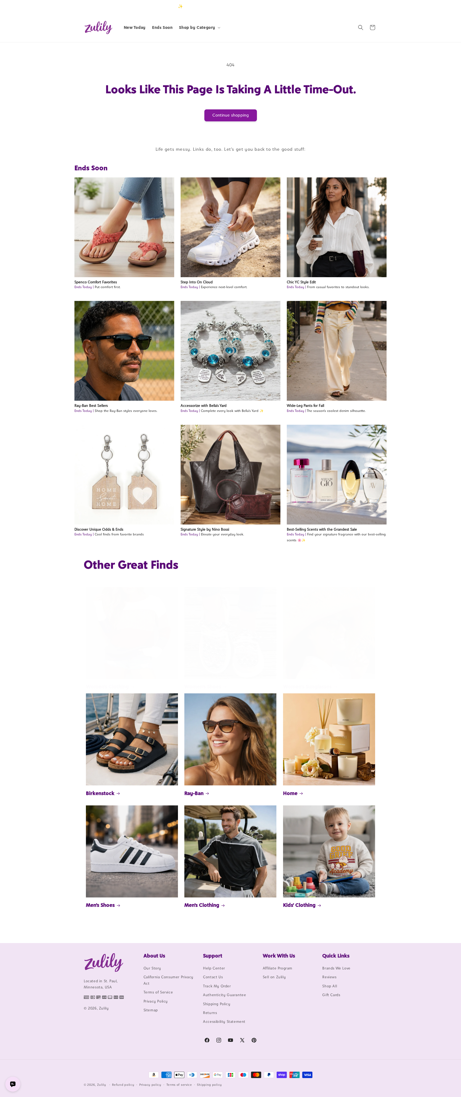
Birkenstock (100, 793)
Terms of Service (158, 992)
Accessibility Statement (224, 1021)
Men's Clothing (201, 905)
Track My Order (217, 986)
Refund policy (123, 1085)
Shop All (329, 986)
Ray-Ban (194, 793)
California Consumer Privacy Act (168, 980)
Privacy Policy (156, 1001)
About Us (154, 956)
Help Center (214, 968)
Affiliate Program (277, 968)
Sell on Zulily (274, 977)
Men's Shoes (100, 905)
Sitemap (151, 1010)
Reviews (329, 977)
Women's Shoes (202, 686)
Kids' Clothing (299, 905)
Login (352, 6)
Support (212, 956)
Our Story (152, 968)
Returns (210, 1013)
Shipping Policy (216, 1004)
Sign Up (369, 6)
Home (290, 793)
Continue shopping (230, 115)
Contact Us (213, 977)
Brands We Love (336, 968)
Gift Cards (331, 995)
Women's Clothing (107, 686)
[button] (199, 27)
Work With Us (279, 956)
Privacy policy (150, 1085)
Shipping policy (209, 1085)
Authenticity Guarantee (224, 995)
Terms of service (179, 1085)
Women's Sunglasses (307, 686)
